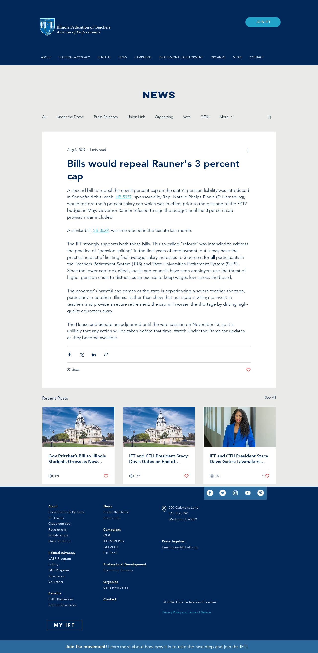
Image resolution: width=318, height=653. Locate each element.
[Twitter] (222, 493)
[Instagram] (235, 493)
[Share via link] (106, 354)
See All (270, 397)
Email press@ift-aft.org (180, 547)
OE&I (205, 116)
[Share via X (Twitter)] (81, 354)
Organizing (164, 116)
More (224, 116)
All (44, 116)
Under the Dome (70, 116)
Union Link (136, 116)
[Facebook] (210, 493)
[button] (269, 117)
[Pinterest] (260, 493)
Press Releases (106, 116)
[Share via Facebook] (69, 354)
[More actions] (248, 150)
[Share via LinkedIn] (93, 354)
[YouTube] (248, 493)
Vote (187, 116)
